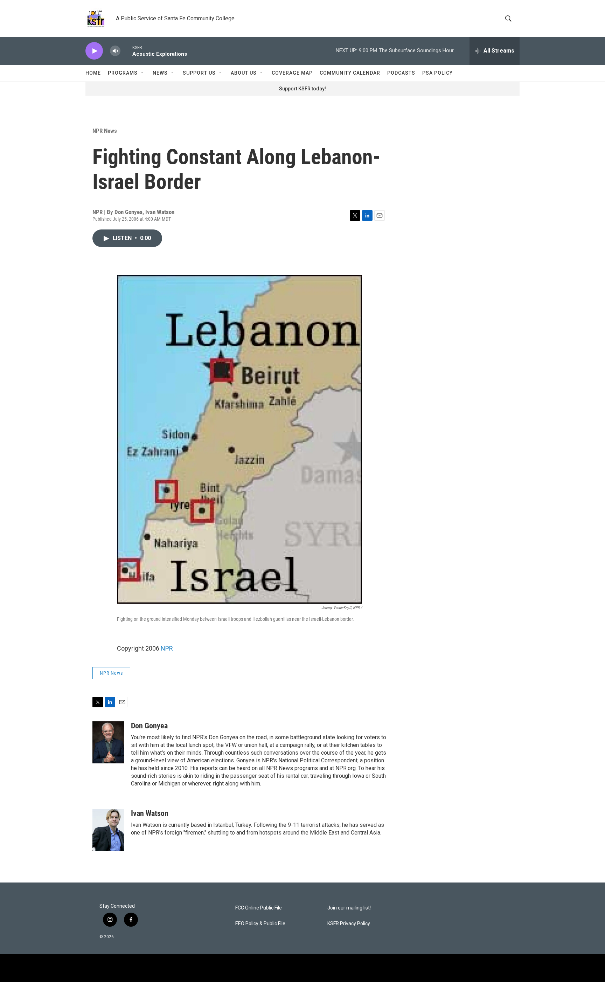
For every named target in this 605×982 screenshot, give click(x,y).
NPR (167, 648)
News (160, 73)
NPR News (104, 130)
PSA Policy (437, 73)
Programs (123, 73)
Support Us (199, 73)
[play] (94, 51)
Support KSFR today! (302, 88)
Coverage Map (292, 73)
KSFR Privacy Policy (348, 923)
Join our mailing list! (349, 908)
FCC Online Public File (258, 908)
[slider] (126, 50)
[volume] (115, 51)
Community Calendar (350, 73)
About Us (244, 73)
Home (93, 73)
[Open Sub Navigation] (143, 73)
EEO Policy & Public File (260, 923)
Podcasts (401, 73)
